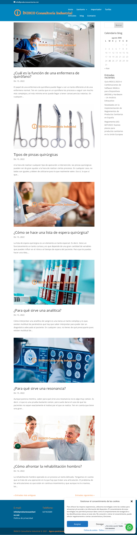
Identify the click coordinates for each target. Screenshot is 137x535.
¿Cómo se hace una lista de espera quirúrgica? (51, 232)
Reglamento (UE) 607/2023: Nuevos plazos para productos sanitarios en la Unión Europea (113, 128)
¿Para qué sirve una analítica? (37, 310)
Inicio (70, 10)
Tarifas (108, 10)
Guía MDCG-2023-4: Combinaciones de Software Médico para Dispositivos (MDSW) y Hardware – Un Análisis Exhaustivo (113, 91)
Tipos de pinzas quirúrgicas (36, 154)
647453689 (47, 512)
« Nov (106, 68)
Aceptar (77, 524)
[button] (131, 501)
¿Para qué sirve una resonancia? (40, 388)
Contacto (91, 16)
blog (82, 16)
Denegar (100, 524)
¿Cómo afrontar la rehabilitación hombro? (48, 466)
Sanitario (81, 10)
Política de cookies (91, 530)
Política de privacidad (23, 518)
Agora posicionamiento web (62, 531)
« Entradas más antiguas (25, 495)
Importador (96, 10)
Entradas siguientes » (84, 495)
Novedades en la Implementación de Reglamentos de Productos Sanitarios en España (113, 111)
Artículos (72, 16)
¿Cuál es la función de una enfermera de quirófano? (46, 75)
